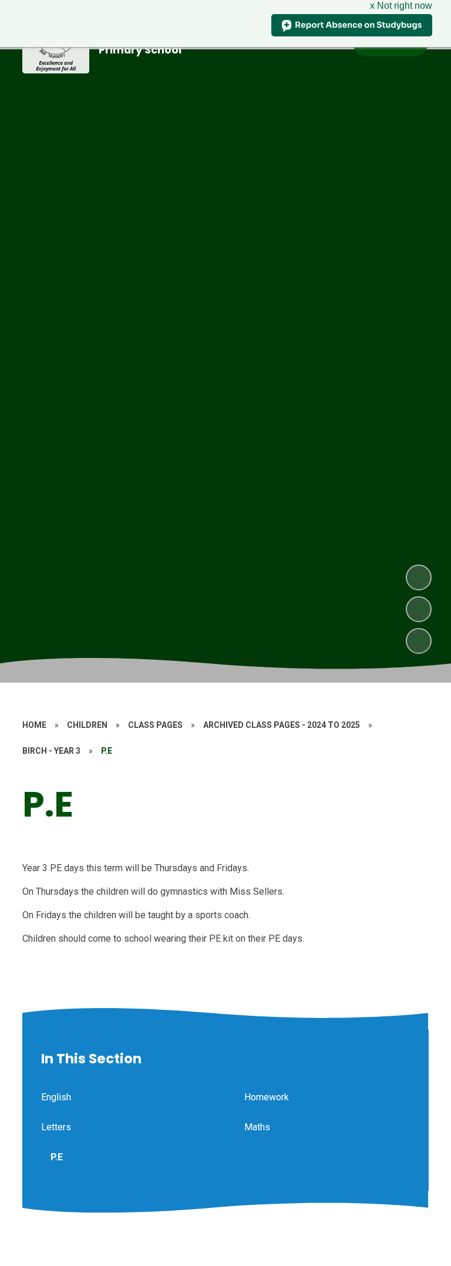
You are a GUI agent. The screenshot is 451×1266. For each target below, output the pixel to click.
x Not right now (401, 6)
